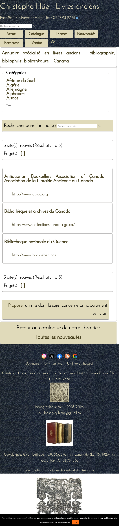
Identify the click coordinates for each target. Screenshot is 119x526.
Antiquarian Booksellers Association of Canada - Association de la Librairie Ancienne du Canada (57, 178)
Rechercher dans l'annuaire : (30, 125)
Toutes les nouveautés (58, 337)
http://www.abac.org (30, 194)
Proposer (16, 305)
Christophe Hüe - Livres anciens (49, 7)
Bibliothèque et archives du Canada (37, 211)
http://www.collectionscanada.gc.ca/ (43, 225)
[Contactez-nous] (77, 18)
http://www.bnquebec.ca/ (34, 255)
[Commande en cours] (61, 43)
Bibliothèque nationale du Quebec (36, 242)
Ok (76, 522)
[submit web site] (100, 126)
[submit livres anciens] (35, 26)
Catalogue (36, 34)
